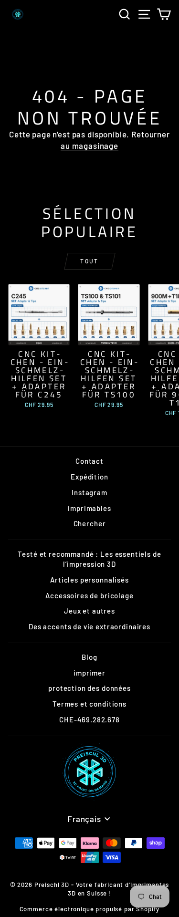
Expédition (89, 476)
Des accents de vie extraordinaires (89, 626)
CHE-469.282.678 (89, 719)
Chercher (90, 523)
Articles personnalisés (89, 579)
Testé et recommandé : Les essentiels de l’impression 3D (89, 559)
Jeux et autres (89, 610)
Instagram (89, 492)
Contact (89, 461)
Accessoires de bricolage (89, 595)
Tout (89, 261)
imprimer (89, 672)
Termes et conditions (89, 703)
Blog (89, 657)
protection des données (89, 688)
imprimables (89, 508)
